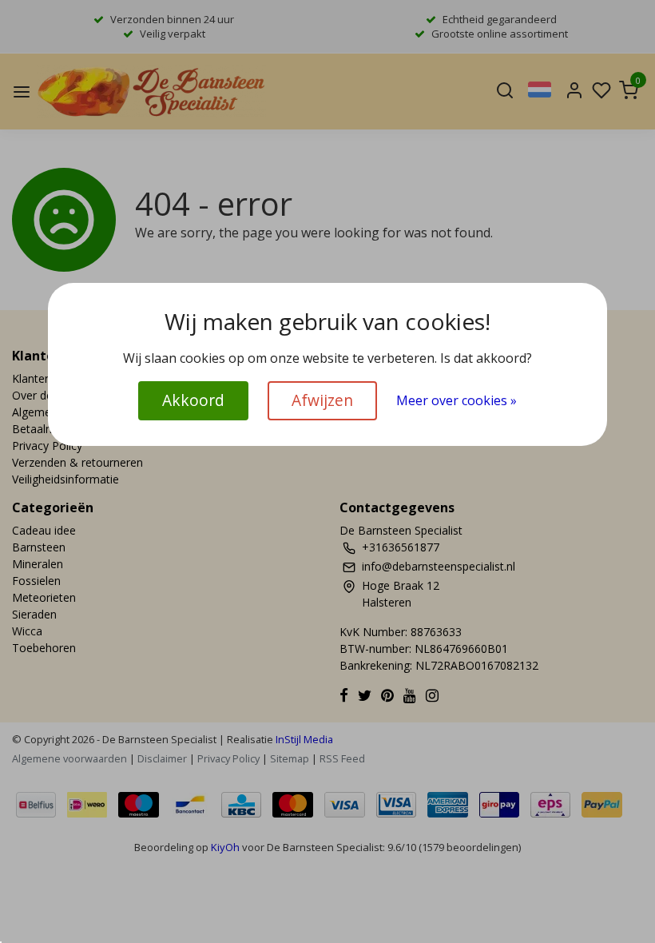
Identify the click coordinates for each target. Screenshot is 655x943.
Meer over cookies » (456, 400)
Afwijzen (322, 400)
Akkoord (193, 400)
